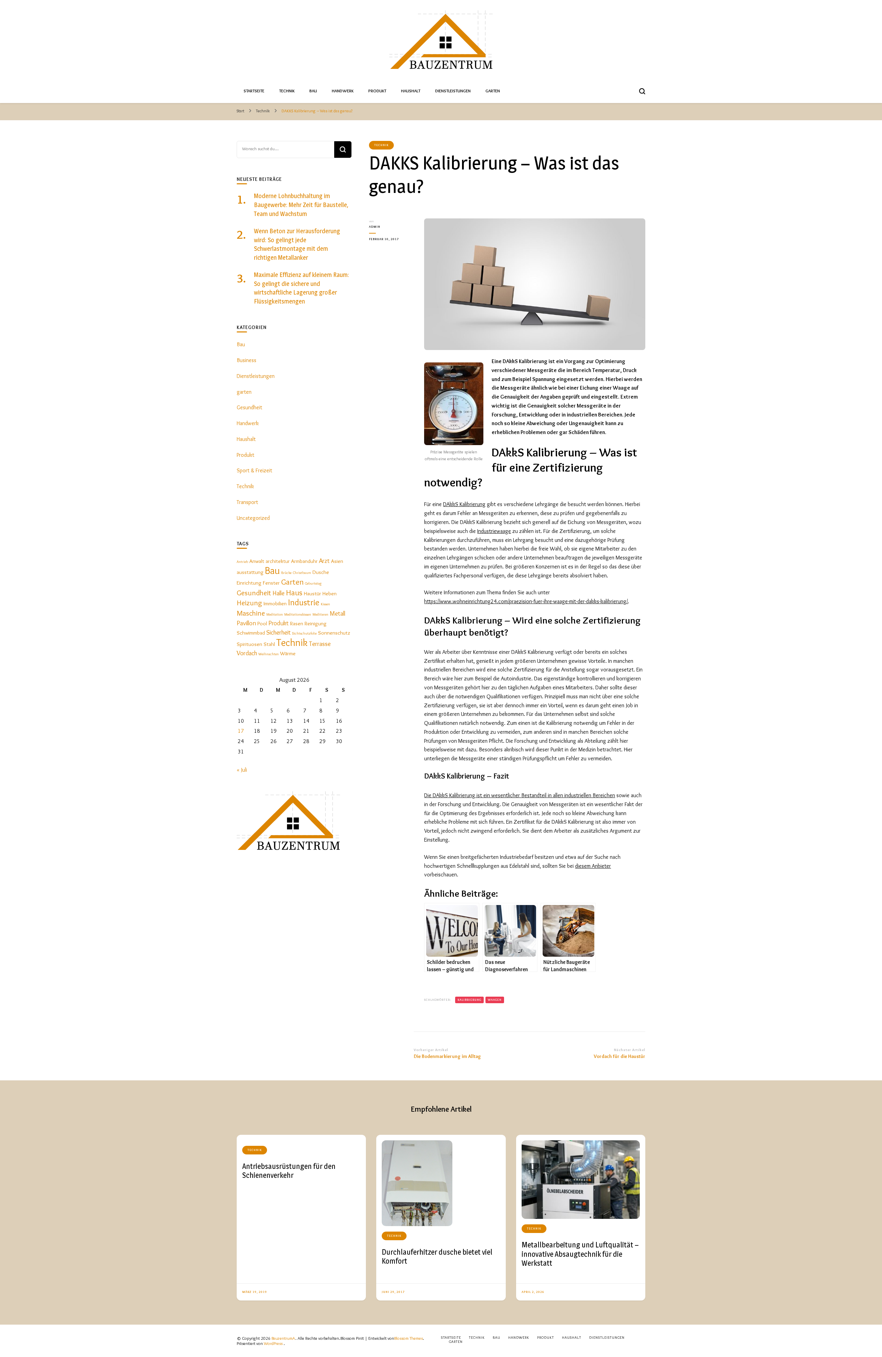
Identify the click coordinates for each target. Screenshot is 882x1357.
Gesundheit (249, 407)
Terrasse (320, 644)
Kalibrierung (469, 999)
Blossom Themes (408, 1338)
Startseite (254, 90)
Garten (492, 90)
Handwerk (342, 90)
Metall (337, 613)
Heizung (249, 602)
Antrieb (242, 561)
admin (374, 226)
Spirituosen (249, 644)
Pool (262, 623)
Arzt (324, 561)
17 (241, 731)
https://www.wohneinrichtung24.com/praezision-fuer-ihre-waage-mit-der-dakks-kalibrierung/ (526, 601)
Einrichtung (249, 582)
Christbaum (302, 572)
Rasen (296, 623)
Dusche (320, 572)
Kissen (325, 604)
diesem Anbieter (593, 866)
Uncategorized (253, 518)
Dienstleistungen (453, 90)
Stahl (269, 644)
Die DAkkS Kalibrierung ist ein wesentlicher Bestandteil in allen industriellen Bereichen (519, 795)
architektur (278, 561)
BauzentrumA (283, 1338)
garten (244, 392)
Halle (279, 593)
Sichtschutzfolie (304, 633)
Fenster (271, 582)
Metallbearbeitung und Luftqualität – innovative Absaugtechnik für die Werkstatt (580, 1253)
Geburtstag (313, 583)
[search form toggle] (642, 91)
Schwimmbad (251, 632)
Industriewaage (494, 531)
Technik (287, 90)
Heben (329, 593)
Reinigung (316, 623)
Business (246, 360)
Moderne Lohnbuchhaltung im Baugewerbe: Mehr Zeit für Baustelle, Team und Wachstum (301, 204)
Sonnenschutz (334, 632)
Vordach (247, 653)
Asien (337, 561)
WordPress (273, 1343)
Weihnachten (268, 654)
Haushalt (410, 90)
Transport (247, 502)
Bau (313, 90)
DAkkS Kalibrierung (464, 504)
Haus (294, 592)
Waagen (495, 999)
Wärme (288, 653)
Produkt (377, 90)
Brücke (286, 572)
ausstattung (250, 572)
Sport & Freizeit (254, 470)
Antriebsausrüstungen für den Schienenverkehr (289, 1171)
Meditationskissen (297, 614)
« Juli (242, 770)
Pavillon (246, 623)
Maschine (251, 612)
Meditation (274, 614)
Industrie (303, 602)
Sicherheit (278, 632)
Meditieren (320, 614)
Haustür (312, 593)
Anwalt (256, 561)
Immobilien (275, 603)
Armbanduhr (304, 561)
